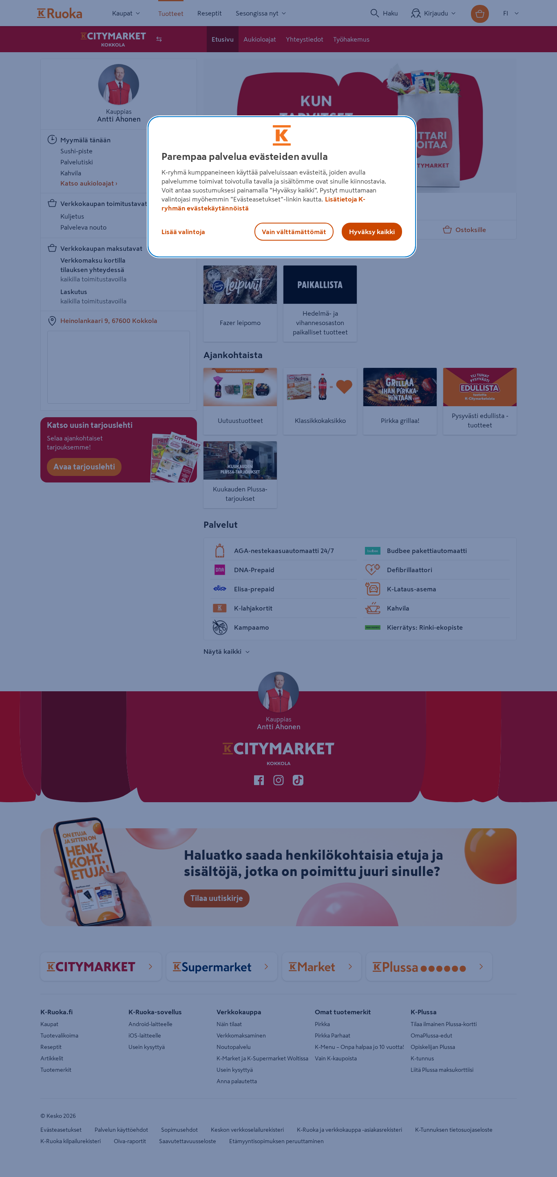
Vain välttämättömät (294, 231)
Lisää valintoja (183, 231)
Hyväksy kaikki (372, 231)
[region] (281, 187)
